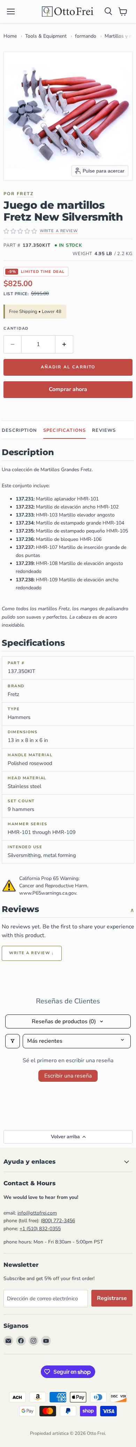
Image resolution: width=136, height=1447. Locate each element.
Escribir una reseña (68, 1076)
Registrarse (112, 1298)
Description (19, 430)
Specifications (64, 430)
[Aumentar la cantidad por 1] (64, 344)
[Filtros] (12, 1041)
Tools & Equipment (46, 36)
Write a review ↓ (31, 953)
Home (10, 36)
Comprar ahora (68, 389)
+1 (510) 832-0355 (40, 1228)
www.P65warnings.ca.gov (47, 893)
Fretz (25, 194)
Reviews (104, 430)
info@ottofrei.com (37, 1213)
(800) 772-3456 (58, 1220)
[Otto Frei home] (68, 11)
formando (85, 36)
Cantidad (16, 328)
